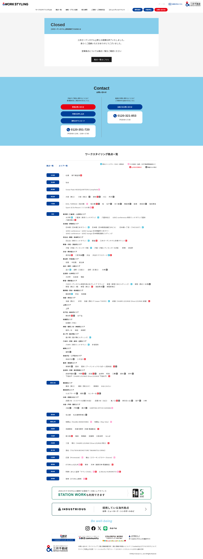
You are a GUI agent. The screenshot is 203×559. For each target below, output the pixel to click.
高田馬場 (98, 286)
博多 (86, 464)
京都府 (53, 429)
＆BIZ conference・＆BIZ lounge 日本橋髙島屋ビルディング (89, 233)
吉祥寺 (101, 373)
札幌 (67, 175)
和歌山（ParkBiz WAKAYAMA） (78, 422)
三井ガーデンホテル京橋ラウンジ (112, 240)
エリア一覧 (63, 165)
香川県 (53, 450)
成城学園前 (70, 373)
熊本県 (53, 471)
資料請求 (138, 10)
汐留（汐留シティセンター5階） (78, 248)
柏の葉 (93, 204)
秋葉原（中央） (71, 323)
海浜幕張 (152, 204)
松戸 (108, 204)
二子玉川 (80, 359)
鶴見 (82, 393)
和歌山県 (53, 422)
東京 (52, 214)
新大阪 (68, 436)
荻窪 (90, 373)
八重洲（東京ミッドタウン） (86, 217)
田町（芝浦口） (93, 270)
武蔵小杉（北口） (101, 401)
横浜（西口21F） (84, 386)
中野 (80, 373)
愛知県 (53, 414)
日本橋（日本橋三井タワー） (76, 227)
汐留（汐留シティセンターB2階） (107, 248)
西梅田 (83, 436)
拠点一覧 (50, 165)
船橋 (135, 204)
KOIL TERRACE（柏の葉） (76, 204)
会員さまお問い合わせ (124, 107)
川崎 (145, 401)
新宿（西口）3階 (72, 286)
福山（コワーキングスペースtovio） (99, 457)
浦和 (94, 197)
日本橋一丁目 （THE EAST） (130, 227)
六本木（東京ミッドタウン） (76, 344)
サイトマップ (93, 546)
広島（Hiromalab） (73, 457)
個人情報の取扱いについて (122, 546)
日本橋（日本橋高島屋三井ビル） (104, 227)
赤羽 (80, 301)
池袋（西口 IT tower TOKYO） (96, 301)
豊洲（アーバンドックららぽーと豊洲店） (97, 366)
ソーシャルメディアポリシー (104, 549)
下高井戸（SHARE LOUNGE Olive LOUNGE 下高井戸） (87, 376)
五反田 (75, 277)
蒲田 (82, 277)
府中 (130, 373)
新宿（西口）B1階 (142, 284)
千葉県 (53, 204)
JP (159, 4)
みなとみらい (106, 386)
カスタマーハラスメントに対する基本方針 (130, 549)
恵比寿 (81, 262)
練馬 (67, 352)
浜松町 (130, 248)
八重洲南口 (70, 220)
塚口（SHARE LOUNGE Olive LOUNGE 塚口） (89, 443)
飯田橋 (68, 294)
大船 (67, 408)
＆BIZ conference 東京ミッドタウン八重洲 (128, 217)
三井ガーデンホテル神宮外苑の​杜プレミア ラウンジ (85, 284)
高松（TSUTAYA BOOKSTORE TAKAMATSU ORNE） (86, 450)
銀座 (93, 240)
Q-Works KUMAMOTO (108, 472)
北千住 (79, 316)
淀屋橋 (91, 436)
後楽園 (83, 294)
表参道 (68, 255)
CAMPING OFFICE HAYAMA (100, 408)
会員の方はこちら (177, 4)
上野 (67, 308)
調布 (122, 373)
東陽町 (68, 366)
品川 (67, 270)
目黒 (67, 262)
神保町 (83, 330)
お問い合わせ (161, 10)
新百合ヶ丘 (126, 401)
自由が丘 (69, 359)
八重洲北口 (106, 217)
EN (164, 4)
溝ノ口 (113, 401)
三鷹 (114, 373)
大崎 (103, 270)
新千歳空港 (76, 175)
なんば (107, 436)
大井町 (68, 277)
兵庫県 (53, 443)
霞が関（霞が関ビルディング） (77, 337)
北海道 (53, 175)
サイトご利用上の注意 (85, 549)
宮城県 (53, 182)
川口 (104, 197)
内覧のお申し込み (78, 114)
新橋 (124, 248)
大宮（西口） (83, 197)
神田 (76, 330)
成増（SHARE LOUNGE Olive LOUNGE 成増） (130, 301)
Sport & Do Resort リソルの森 (77, 207)
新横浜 (96, 386)
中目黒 (74, 262)
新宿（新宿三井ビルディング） (118, 284)
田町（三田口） (79, 270)
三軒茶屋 (78, 255)
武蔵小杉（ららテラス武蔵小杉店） (79, 401)
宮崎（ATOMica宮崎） (74, 479)
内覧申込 (149, 10)
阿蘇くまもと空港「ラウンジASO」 (79, 472)
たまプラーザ (71, 393)
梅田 (77, 436)
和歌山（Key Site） (102, 422)
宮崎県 (53, 478)
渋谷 (88, 255)
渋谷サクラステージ (100, 255)
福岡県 (53, 464)
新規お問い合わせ (78, 107)
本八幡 (116, 204)
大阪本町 (99, 436)
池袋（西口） (71, 301)
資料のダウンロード (78, 121)
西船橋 (126, 204)
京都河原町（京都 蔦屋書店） (86, 429)
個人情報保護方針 (105, 546)
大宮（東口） (71, 197)
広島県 (53, 457)
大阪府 (53, 436)
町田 (108, 373)
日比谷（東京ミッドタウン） (76, 240)
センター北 (92, 393)
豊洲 (77, 366)
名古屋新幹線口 (79, 415)
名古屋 (68, 415)
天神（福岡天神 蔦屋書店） (101, 464)
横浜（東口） (71, 386)
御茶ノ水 (69, 330)
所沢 (110, 197)
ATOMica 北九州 (72, 464)
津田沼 (142, 204)
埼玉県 (53, 196)
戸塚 (75, 408)
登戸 (137, 401)
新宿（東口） (86, 286)
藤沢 (83, 408)
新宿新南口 (111, 286)
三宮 (67, 443)
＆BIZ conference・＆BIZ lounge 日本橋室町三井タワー (87, 231)
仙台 (67, 182)
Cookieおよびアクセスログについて (144, 546)
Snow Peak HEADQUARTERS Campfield (82, 189)
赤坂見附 (95, 344)
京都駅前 (69, 429)
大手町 (68, 217)
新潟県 (53, 189)
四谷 (77, 294)
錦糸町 (68, 316)
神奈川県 (53, 383)
